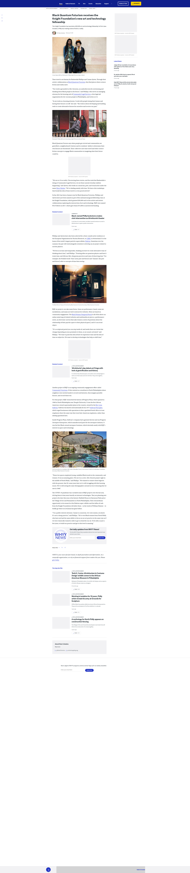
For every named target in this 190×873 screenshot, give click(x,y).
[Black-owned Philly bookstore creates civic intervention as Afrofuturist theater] (61, 220)
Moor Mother (60, 188)
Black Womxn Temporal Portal (82, 314)
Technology (83, 8)
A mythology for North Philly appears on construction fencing (88, 620)
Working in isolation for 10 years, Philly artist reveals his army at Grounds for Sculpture (87, 598)
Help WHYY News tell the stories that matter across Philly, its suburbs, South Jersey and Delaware (125, 83)
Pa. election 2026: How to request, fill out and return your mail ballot (124, 75)
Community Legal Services (82, 94)
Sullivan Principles (96, 408)
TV (79, 3)
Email (65, 547)
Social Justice (74, 8)
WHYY (50, 3)
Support (106, 3)
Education (98, 3)
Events (90, 3)
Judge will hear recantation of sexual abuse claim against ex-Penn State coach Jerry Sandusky (125, 66)
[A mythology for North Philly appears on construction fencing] (61, 624)
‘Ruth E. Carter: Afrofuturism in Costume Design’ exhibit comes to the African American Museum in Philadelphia (88, 575)
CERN (89, 238)
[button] (48, 869)
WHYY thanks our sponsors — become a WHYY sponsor (78, 176)
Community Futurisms (60, 390)
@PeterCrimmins (60, 650)
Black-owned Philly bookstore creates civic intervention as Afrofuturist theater (88, 217)
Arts (84, 3)
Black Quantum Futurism (76, 82)
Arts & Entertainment (52, 8)
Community (75, 213)
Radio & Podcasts (70, 3)
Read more (57, 647)
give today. (55, 560)
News (60, 3)
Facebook (59, 547)
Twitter (62, 547)
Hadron (87, 241)
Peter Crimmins (61, 33)
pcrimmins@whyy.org (72, 650)
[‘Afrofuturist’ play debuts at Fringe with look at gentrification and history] (61, 372)
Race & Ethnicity (64, 8)
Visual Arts (92, 8)
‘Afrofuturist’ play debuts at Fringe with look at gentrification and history (87, 369)
